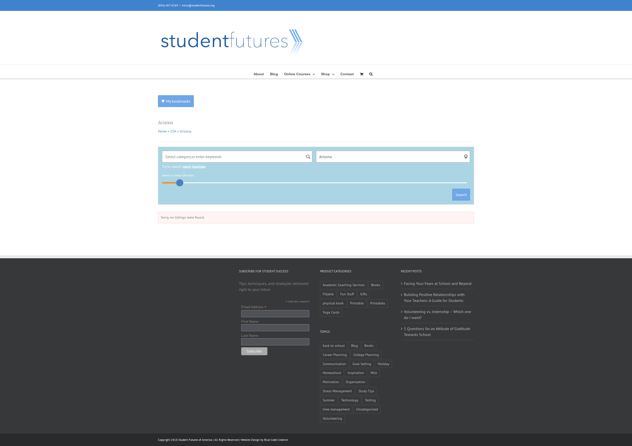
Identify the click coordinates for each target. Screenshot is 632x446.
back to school (334, 345)
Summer (329, 400)
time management (336, 409)
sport (187, 166)
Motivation (331, 381)
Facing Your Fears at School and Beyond (438, 283)
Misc (374, 372)
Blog (354, 345)
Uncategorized (367, 409)
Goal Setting (362, 363)
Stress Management (337, 391)
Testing (370, 400)
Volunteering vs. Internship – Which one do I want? (437, 314)
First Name (249, 321)
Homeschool (332, 372)
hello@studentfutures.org (198, 5)
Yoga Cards (331, 312)
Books (375, 284)
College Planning (366, 354)
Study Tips (366, 391)
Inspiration (356, 372)
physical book (333, 303)
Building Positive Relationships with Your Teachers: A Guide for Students (434, 297)
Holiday (383, 363)
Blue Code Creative (276, 440)
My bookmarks (178, 101)
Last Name (249, 335)
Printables (377, 303)
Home (162, 131)
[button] (371, 73)
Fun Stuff (347, 294)
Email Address (253, 307)
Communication (334, 363)
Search (461, 194)
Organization (355, 381)
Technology (349, 400)
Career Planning (335, 354)
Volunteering (332, 418)
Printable (357, 303)
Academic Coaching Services (344, 284)
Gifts (363, 294)
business (198, 166)
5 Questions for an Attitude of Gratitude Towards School (437, 331)
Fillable (328, 294)
